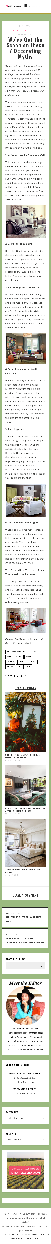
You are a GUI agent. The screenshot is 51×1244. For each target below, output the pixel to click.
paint (22, 662)
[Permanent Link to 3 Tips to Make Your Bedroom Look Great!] (25, 866)
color (10, 657)
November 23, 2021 (13, 760)
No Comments (24, 34)
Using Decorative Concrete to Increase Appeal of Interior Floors (25, 809)
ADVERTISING (33, 1238)
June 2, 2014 (24, 26)
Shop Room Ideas (25, 1082)
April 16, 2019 (11, 875)
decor (28, 657)
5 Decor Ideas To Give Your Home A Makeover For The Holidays (22, 756)
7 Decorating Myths (16, 652)
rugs (20, 667)
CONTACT (34, 1234)
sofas (28, 667)
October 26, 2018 (13, 814)
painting (32, 662)
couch (19, 657)
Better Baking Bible (25, 1093)
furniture (11, 662)
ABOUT (23, 1234)
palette (10, 667)
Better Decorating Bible (25, 1078)
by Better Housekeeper (24, 30)
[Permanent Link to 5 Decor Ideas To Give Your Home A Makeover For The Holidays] (25, 751)
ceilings (32, 652)
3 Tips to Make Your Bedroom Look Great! (23, 870)
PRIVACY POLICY (10, 1234)
